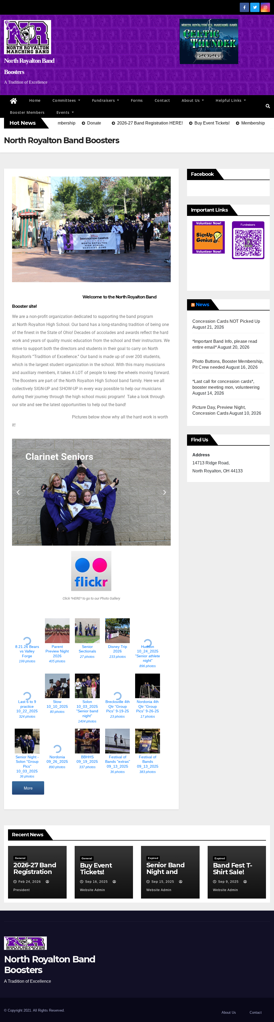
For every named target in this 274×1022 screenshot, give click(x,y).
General (20, 858)
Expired (153, 858)
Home (35, 100)
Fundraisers (104, 100)
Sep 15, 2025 (162, 882)
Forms (137, 100)
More (28, 788)
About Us (191, 100)
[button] (268, 106)
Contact (162, 100)
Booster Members (27, 112)
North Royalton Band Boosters (49, 965)
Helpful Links (229, 100)
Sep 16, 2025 (96, 882)
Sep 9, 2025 (228, 882)
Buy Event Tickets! (96, 868)
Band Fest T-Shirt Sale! (232, 868)
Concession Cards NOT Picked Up (226, 321)
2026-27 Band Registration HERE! (34, 871)
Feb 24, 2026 (29, 882)
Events (63, 112)
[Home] (13, 101)
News (202, 305)
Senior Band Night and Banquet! (165, 871)
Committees (64, 100)
